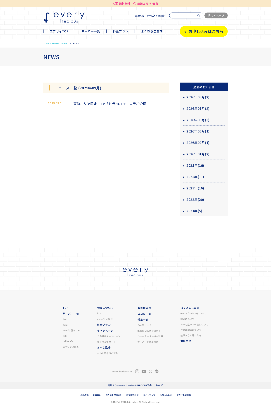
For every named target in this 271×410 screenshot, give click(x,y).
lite (65, 319)
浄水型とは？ (145, 325)
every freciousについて (193, 313)
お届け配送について (190, 329)
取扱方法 (139, 15)
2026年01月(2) (196, 153)
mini (65, 324)
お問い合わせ (166, 395)
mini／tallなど (105, 318)
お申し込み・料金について (194, 324)
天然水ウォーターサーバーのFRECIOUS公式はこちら (134, 385)
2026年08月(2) (196, 97)
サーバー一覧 (90, 31)
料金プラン (120, 31)
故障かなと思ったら (190, 335)
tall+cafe (68, 341)
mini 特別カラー (71, 330)
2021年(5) (192, 210)
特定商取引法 (132, 395)
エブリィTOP (59, 31)
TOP (65, 308)
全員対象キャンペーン (108, 336)
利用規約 (97, 395)
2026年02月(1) (196, 142)
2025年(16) (193, 165)
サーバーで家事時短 (148, 341)
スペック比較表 (71, 346)
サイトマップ (149, 395)
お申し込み (104, 347)
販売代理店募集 (183, 395)
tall (65, 335)
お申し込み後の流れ (156, 15)
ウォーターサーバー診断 (150, 336)
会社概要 (84, 395)
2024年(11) (193, 176)
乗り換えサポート (106, 341)
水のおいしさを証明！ (149, 330)
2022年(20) (193, 199)
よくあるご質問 (152, 31)
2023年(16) (193, 188)
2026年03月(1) (196, 131)
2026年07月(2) (196, 108)
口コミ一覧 (144, 313)
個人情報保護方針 (113, 395)
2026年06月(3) (196, 119)
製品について (187, 318)
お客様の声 (144, 308)
